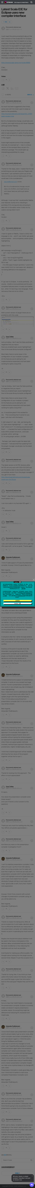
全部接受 (17, 600)
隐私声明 (23, 593)
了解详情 (23, 588)
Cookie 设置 (17, 603)
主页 (8, 2)
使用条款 (28, 593)
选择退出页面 (21, 596)
